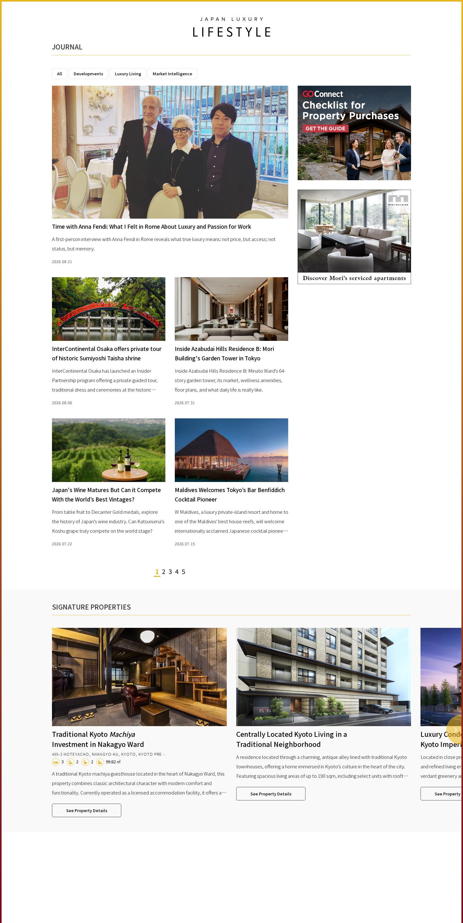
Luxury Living (128, 74)
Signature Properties (91, 606)
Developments (88, 74)
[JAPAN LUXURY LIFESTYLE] (231, 27)
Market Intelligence (172, 74)
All (59, 74)
